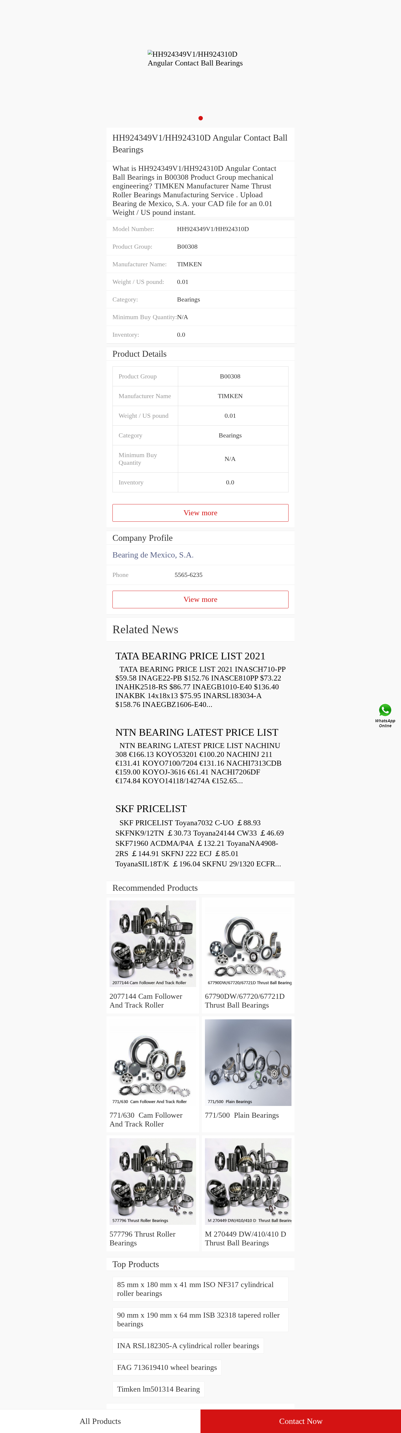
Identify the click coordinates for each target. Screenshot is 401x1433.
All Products (100, 1421)
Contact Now (301, 1421)
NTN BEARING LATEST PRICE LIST (196, 732)
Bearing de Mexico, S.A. (153, 554)
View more (200, 512)
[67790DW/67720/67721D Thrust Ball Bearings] (248, 987)
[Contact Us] (386, 717)
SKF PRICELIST (151, 808)
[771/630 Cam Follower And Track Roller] (153, 1106)
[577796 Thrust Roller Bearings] (153, 1225)
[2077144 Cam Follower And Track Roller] (153, 987)
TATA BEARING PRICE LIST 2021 (190, 656)
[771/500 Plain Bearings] (248, 1106)
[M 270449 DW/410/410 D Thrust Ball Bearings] (248, 1225)
